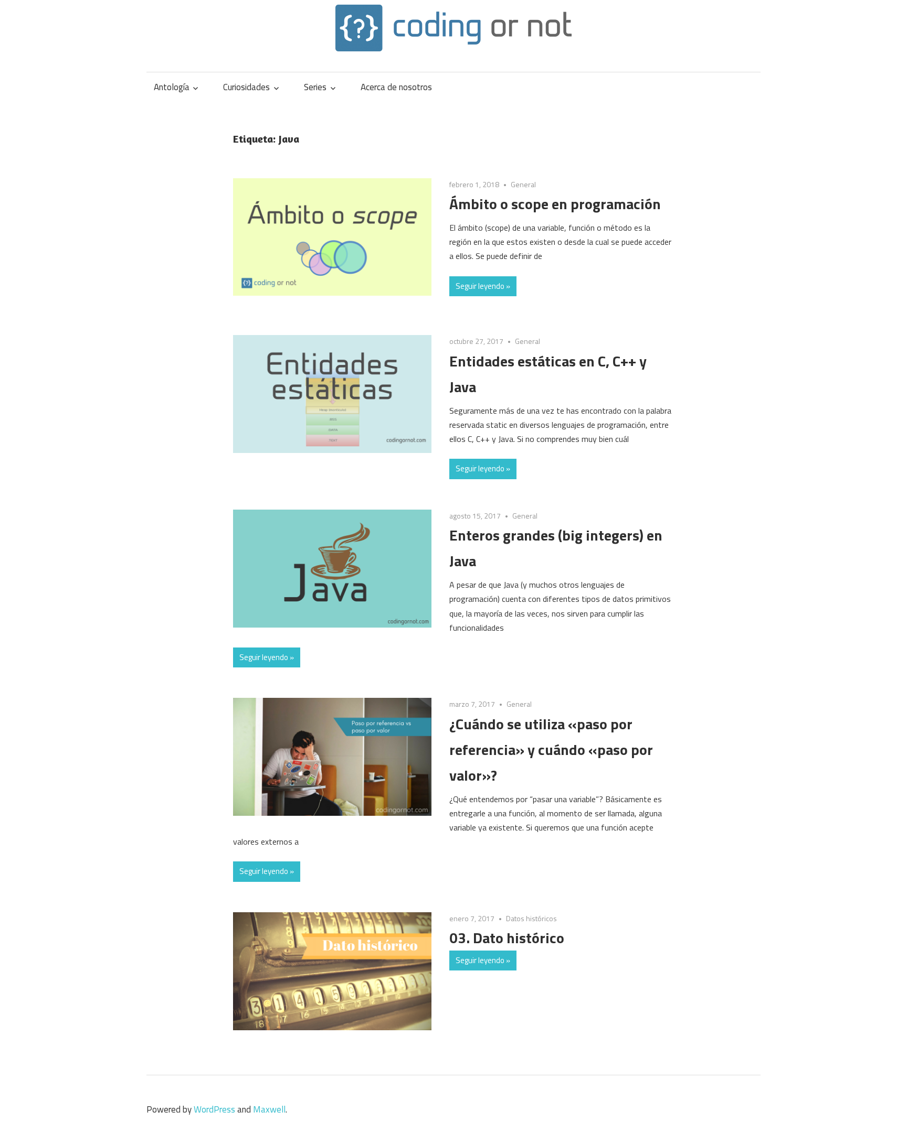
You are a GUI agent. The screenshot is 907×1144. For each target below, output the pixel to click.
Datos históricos (531, 918)
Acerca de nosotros (396, 87)
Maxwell (269, 1109)
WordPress (214, 1109)
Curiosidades (246, 87)
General (523, 184)
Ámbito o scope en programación (555, 203)
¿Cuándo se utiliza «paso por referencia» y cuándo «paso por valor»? (551, 749)
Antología (171, 87)
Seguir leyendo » (483, 286)
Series (315, 87)
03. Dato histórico (506, 937)
